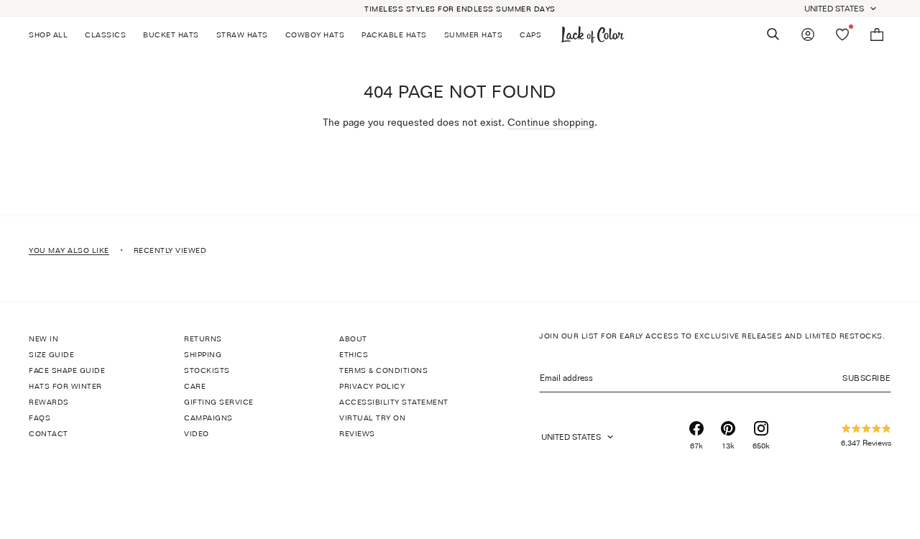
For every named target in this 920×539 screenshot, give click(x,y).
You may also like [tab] (69, 250)
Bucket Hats (171, 34)
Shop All (48, 34)
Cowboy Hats (315, 34)
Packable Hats (394, 34)
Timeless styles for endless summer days (460, 8)
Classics (105, 34)
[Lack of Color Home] (593, 34)
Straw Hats (242, 34)
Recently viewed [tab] (170, 250)
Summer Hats (473, 34)
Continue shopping (550, 122)
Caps (530, 34)
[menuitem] (52, 34)
